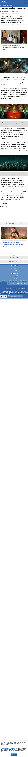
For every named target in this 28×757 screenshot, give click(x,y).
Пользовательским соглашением (9, 748)
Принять (14, 754)
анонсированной (6, 24)
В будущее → (14, 261)
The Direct (9, 18)
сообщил (3, 194)
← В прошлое (14, 257)
